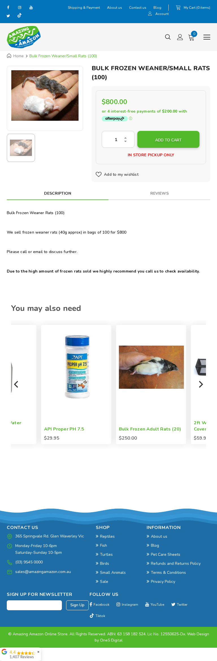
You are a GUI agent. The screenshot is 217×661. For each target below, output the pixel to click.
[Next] (200, 384)
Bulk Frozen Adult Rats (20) (120, 429)
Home (18, 56)
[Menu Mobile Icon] (206, 37)
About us (114, 7)
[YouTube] (31, 7)
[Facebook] (8, 7)
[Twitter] (8, 16)
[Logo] (24, 37)
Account (162, 14)
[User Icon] (150, 14)
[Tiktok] (19, 16)
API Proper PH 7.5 (34, 429)
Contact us (137, 7)
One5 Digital (111, 640)
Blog (157, 7)
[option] (45, 95)
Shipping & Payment (84, 7)
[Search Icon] (168, 37)
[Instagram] (19, 7)
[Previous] (16, 384)
